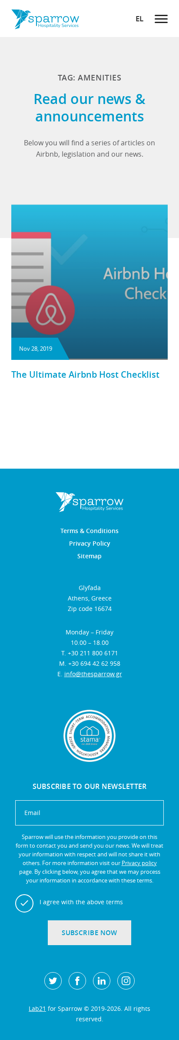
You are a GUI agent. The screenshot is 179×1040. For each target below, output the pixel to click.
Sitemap (89, 556)
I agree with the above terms (81, 902)
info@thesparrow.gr (93, 674)
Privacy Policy (89, 543)
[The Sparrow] (45, 18)
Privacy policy (139, 863)
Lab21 (37, 1008)
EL (139, 18)
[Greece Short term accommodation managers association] (89, 736)
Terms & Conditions (89, 530)
